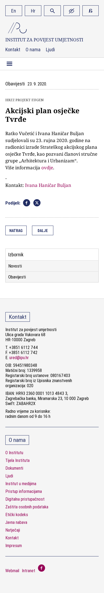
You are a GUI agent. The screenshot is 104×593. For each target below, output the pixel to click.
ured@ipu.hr (19, 357)
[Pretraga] (52, 10)
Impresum (13, 545)
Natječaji (12, 530)
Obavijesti (17, 277)
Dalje (43, 231)
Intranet (28, 570)
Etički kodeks (16, 514)
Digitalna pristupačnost (25, 499)
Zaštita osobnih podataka (26, 506)
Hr (33, 11)
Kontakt (12, 49)
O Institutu (14, 452)
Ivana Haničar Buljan (48, 185)
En (13, 11)
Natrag (16, 231)
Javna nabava (16, 522)
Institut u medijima (20, 483)
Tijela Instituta (17, 460)
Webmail (12, 570)
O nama (33, 49)
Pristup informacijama (23, 491)
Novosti (15, 266)
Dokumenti (14, 468)
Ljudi (50, 49)
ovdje (47, 167)
